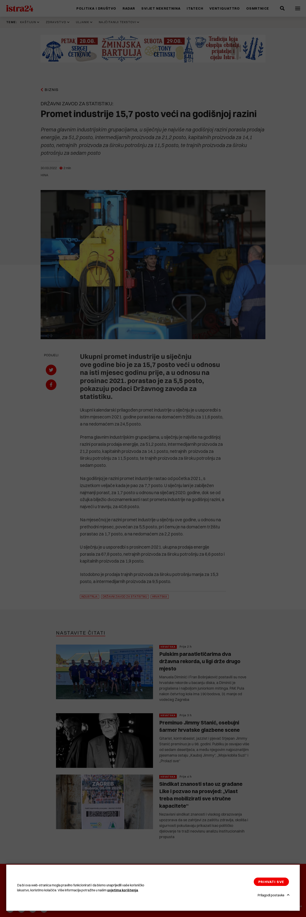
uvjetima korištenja (122, 890)
